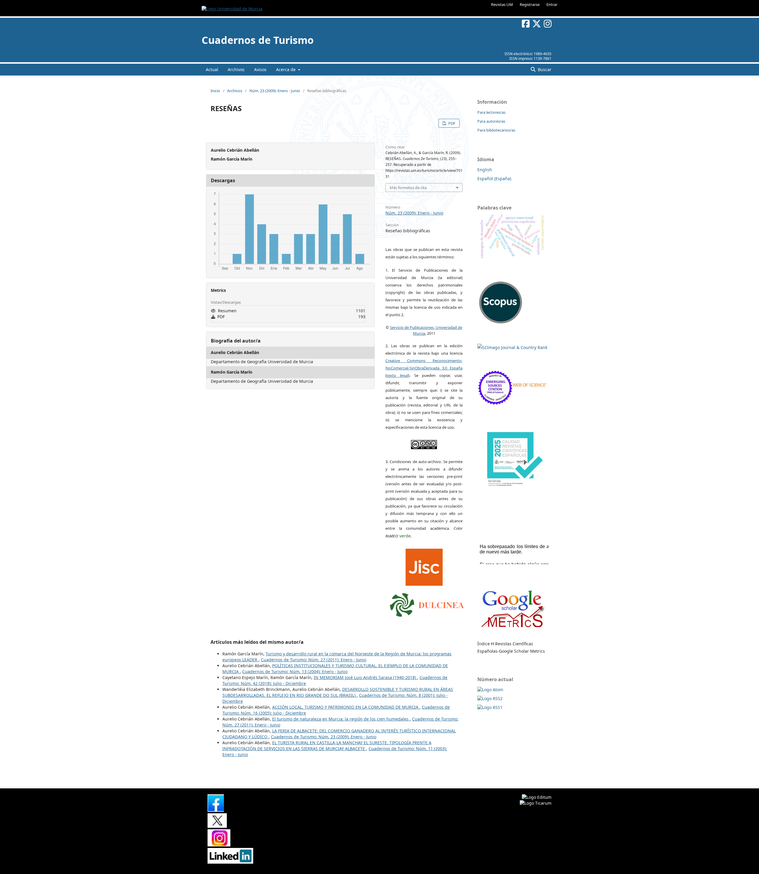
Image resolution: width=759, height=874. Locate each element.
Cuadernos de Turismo (258, 40)
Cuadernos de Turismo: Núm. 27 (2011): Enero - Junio (313, 659)
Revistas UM (502, 4)
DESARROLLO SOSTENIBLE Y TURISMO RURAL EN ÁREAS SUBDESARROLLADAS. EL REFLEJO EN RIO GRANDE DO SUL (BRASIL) (337, 692)
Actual (212, 69)
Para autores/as (491, 121)
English (484, 169)
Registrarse (530, 4)
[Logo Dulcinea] (426, 603)
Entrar (551, 4)
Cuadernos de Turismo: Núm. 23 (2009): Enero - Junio (323, 736)
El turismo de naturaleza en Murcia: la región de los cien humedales (341, 719)
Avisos (260, 69)
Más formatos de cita (408, 187)
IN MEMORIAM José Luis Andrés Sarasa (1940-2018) (365, 677)
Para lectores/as (491, 112)
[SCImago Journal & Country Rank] (512, 347)
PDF (451, 123)
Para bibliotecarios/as (496, 130)
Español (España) (494, 178)
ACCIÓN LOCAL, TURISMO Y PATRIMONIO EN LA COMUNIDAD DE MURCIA (346, 707)
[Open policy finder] (424, 566)
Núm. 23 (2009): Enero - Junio (274, 90)
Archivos (236, 69)
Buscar (544, 69)
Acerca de (286, 69)
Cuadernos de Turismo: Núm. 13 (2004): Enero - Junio (294, 671)
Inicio (215, 90)
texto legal (397, 375)
